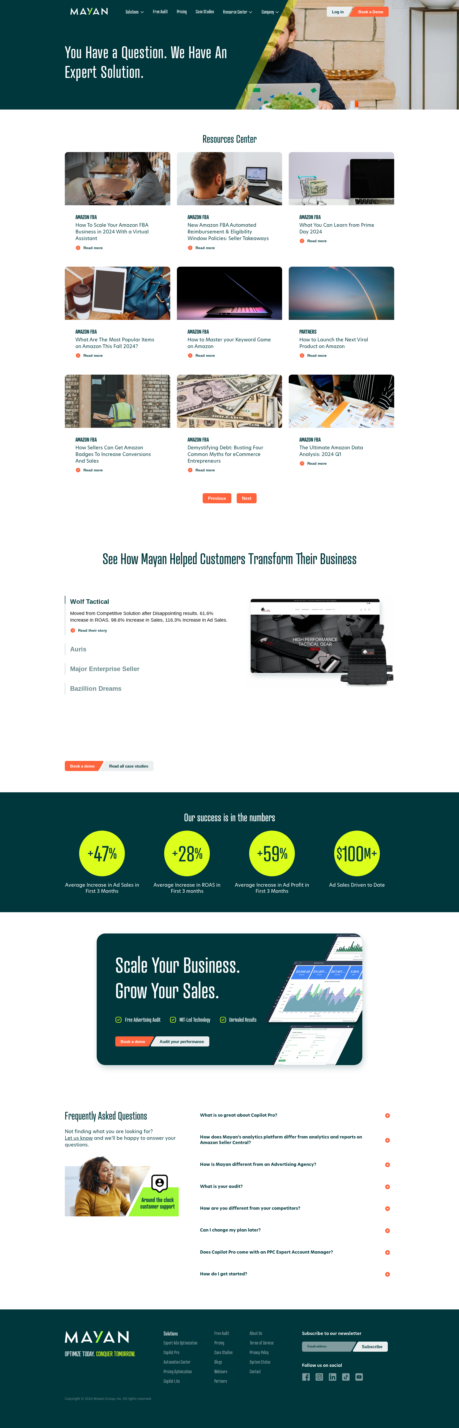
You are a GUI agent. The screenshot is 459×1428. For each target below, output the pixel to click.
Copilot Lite (172, 1376)
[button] (135, 12)
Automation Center (177, 1356)
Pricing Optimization (178, 1366)
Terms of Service (262, 1337)
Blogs (218, 1356)
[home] (89, 11)
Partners (220, 1376)
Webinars (220, 1366)
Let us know (79, 1133)
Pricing (182, 11)
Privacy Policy (259, 1347)
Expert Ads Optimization (180, 1337)
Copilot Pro (171, 1347)
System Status (260, 1356)
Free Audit (160, 11)
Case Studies (205, 11)
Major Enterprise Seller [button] (104, 640)
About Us (256, 1328)
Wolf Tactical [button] (89, 601)
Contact (255, 1366)
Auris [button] (78, 621)
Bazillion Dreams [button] (95, 660)
